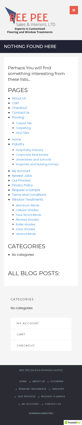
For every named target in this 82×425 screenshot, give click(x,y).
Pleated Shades (27, 220)
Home (16, 139)
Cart (15, 103)
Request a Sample (26, 190)
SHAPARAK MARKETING (41, 413)
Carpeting (23, 128)
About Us (19, 98)
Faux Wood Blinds (28, 215)
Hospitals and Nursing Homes (37, 164)
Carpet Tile (24, 123)
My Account (21, 171)
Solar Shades (25, 229)
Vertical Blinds (26, 234)
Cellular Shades (27, 210)
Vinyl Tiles (22, 133)
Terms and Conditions (29, 194)
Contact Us (20, 112)
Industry (18, 144)
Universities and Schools (33, 160)
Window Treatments (27, 199)
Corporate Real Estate (32, 155)
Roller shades (25, 224)
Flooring (18, 117)
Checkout (19, 108)
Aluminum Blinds (27, 205)
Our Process (21, 180)
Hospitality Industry (29, 150)
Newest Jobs (22, 175)
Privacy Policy (22, 185)
